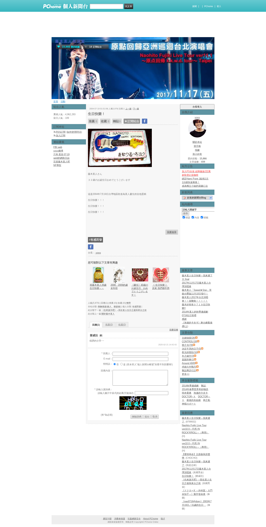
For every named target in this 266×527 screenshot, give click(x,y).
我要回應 (173, 330)
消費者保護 (119, 518)
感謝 (184, 319)
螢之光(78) (187, 345)
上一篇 (128, 109)
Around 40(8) (188, 363)
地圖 (197, 150)
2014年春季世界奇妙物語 (195, 389)
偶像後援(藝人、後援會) (109, 306)
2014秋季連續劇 (190, 385)
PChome (208, 6)
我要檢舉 (171, 232)
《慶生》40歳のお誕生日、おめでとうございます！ (139, 290)
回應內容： (107, 370)
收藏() (122, 324)
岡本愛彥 (186, 393)
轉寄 (128, 303)
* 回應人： (107, 353)
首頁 (55, 101)
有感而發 (136, 306)
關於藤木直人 (108, 314)
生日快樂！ (188, 476)
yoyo (98, 252)
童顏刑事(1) (188, 359)
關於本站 (197, 142)
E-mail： (108, 358)
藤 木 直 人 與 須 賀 (70, 41)
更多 (185, 374)
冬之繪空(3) (188, 356)
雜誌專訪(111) (189, 370)
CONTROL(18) (189, 341)
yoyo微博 (58, 150)
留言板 (197, 146)
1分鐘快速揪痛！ (191, 182)
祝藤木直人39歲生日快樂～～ (98, 287)
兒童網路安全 (134, 518)
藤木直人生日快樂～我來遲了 (197, 275)
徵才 (163, 518)
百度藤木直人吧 (61, 161)
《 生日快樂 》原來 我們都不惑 (160, 287)
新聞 (194, 6)
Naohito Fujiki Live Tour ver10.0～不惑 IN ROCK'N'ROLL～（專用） (195, 429)
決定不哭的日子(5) (191, 348)
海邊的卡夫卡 (201, 393)
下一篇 (136, 109)
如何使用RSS (74, 132)
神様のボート (189, 403)
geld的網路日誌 (61, 158)
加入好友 (197, 154)
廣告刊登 (107, 518)
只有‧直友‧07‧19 (61, 154)
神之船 (206, 400)
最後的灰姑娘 (194, 400)
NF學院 (57, 165)
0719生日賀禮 (189, 315)
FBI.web (57, 147)
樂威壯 (94, 335)
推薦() (109, 324)
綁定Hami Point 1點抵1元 (195, 178)
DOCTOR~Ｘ (189, 396)
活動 (63, 101)
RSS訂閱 (61, 132)
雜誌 (203, 385)
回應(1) (96, 324)
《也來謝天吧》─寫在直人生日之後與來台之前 (124, 310)
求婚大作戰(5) (189, 366)
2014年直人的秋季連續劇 (195, 311)
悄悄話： (108, 364)
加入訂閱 (60, 135)
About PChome (150, 518)
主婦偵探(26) (188, 337)
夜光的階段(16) (190, 352)
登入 (219, 6)
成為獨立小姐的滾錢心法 (195, 186)
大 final (185, 279)
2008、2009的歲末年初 (119, 287)
